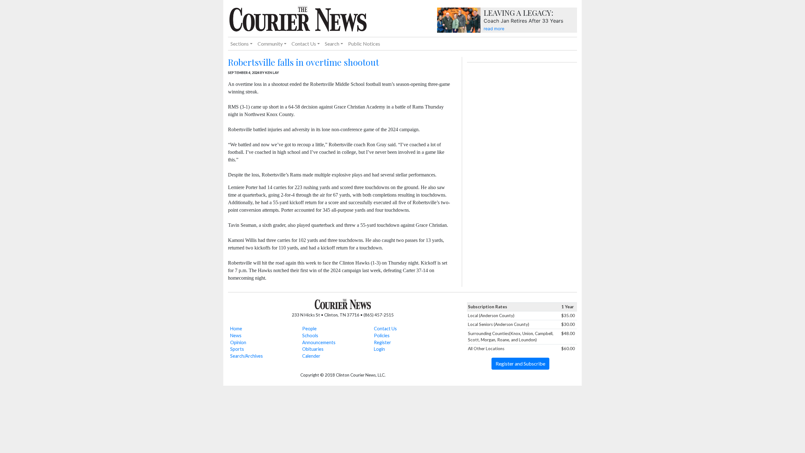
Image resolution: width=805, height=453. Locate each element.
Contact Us (385, 328)
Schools (310, 335)
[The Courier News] (298, 18)
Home (236, 328)
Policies (382, 335)
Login (379, 349)
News (236, 335)
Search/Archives (246, 356)
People (309, 328)
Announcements (319, 342)
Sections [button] (239, 44)
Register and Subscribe (520, 363)
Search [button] (332, 44)
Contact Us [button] (303, 44)
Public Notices (364, 44)
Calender (311, 356)
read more (494, 28)
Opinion (238, 342)
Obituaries (313, 349)
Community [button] (270, 44)
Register (382, 342)
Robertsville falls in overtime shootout (303, 62)
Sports (237, 349)
